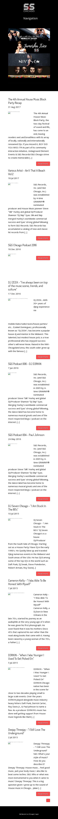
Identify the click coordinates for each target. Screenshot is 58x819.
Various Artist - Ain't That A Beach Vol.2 (26, 172)
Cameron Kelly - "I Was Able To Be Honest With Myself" (27, 582)
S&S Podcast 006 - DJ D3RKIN (24, 364)
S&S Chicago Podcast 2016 (22, 245)
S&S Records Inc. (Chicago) (26, 814)
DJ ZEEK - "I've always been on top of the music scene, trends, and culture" (28, 285)
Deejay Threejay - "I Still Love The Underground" (26, 731)
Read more (43, 163)
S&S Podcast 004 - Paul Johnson (26, 435)
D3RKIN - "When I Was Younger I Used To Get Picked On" (26, 656)
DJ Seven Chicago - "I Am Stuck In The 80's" (27, 507)
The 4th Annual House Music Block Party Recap (27, 101)
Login (37, 814)
